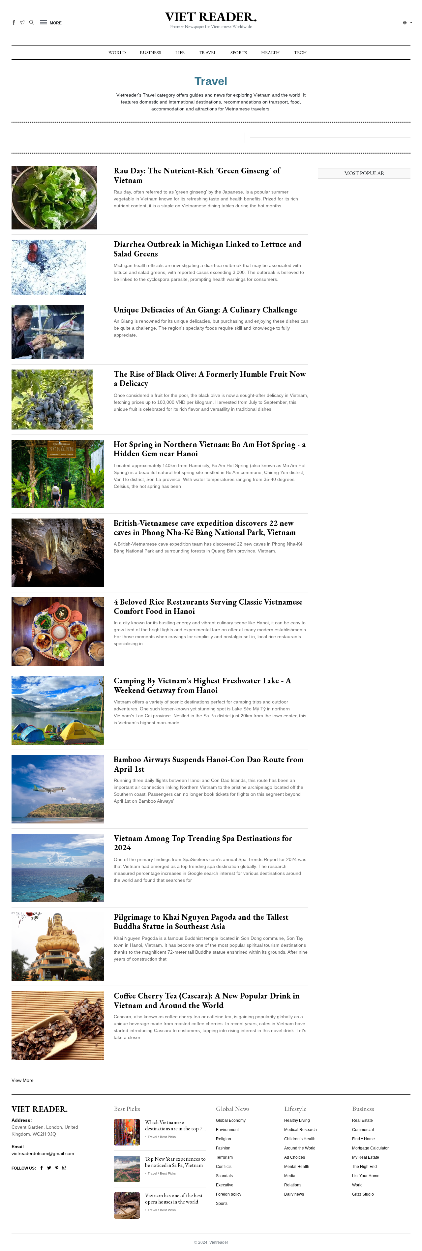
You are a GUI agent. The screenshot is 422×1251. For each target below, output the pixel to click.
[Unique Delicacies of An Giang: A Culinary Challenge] (48, 332)
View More (23, 1080)
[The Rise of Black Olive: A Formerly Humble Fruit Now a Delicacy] (52, 399)
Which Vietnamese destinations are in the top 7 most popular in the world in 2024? (174, 1132)
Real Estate (362, 1120)
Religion (223, 1139)
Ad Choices (294, 1157)
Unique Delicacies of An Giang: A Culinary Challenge (205, 310)
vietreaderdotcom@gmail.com (43, 1153)
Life (180, 52)
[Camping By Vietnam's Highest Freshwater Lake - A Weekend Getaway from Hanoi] (58, 710)
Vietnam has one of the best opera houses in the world (174, 1198)
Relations (292, 1185)
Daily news (294, 1194)
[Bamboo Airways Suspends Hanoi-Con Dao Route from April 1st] (58, 788)
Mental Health (296, 1166)
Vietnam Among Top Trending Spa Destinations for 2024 (203, 843)
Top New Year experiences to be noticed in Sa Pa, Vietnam (175, 1162)
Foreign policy (228, 1194)
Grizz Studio (363, 1194)
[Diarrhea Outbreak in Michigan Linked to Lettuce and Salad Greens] (49, 267)
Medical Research (300, 1129)
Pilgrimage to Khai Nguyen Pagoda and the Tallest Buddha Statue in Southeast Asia (201, 922)
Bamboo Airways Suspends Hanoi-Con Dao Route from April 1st (209, 764)
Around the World (300, 1148)
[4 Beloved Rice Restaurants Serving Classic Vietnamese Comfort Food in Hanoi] (58, 631)
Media (289, 1176)
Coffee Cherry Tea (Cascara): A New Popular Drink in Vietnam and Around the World (207, 1000)
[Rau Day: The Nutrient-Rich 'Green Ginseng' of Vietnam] (54, 197)
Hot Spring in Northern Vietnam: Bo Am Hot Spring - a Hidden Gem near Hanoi (210, 449)
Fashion (223, 1148)
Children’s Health (300, 1139)
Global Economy (231, 1120)
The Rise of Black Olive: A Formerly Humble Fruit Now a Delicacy (210, 379)
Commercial (363, 1129)
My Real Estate (365, 1157)
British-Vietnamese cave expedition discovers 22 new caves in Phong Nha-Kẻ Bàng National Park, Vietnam (205, 528)
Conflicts (223, 1166)
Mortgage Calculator (370, 1148)
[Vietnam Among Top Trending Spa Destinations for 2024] (58, 867)
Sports (238, 52)
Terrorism (224, 1157)
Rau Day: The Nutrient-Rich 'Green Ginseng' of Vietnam (197, 175)
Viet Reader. (211, 16)
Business (150, 52)
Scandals (224, 1176)
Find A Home (363, 1139)
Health (270, 52)
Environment (227, 1129)
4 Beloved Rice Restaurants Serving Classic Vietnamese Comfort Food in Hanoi (208, 606)
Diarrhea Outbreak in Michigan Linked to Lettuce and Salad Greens (207, 249)
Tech (300, 52)
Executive (224, 1185)
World (117, 52)
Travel (207, 52)
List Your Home (365, 1176)
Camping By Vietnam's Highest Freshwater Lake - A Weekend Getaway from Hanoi (202, 685)
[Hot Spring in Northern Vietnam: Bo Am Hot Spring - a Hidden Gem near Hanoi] (58, 473)
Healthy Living (297, 1120)
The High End (364, 1166)
